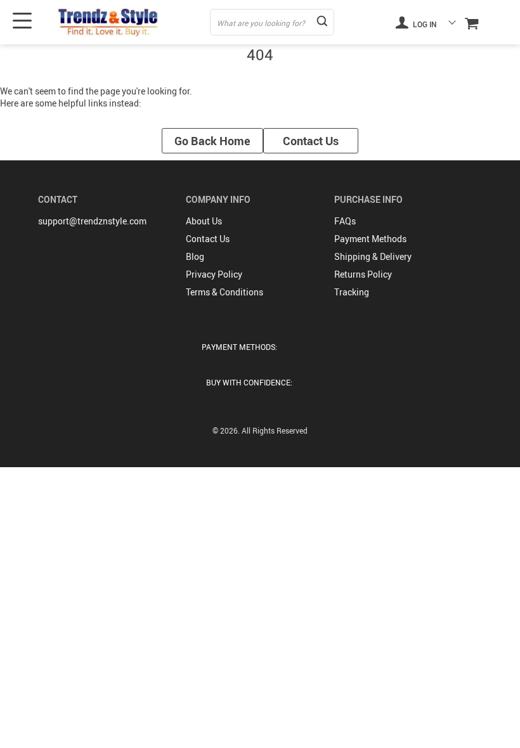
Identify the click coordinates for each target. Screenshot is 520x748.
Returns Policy (363, 274)
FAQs (345, 221)
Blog (195, 256)
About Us (204, 221)
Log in (424, 24)
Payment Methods (370, 239)
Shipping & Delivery (373, 256)
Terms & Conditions (224, 292)
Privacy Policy (214, 274)
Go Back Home (212, 140)
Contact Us (311, 140)
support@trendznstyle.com (92, 221)
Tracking (351, 292)
